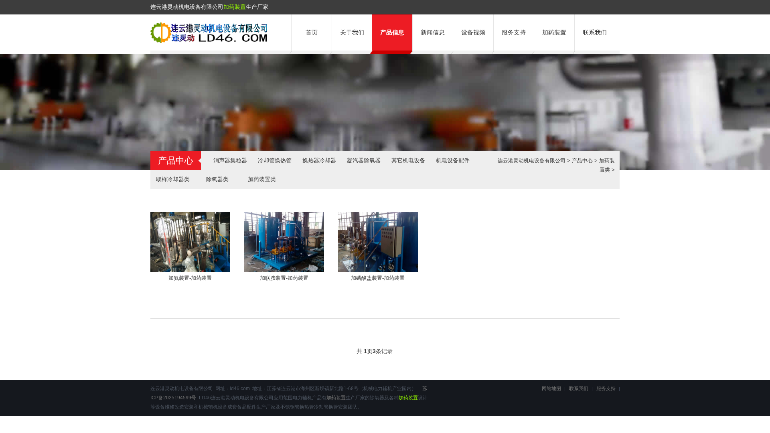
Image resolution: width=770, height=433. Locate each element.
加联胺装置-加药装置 (284, 278)
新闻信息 (433, 32)
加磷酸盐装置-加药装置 (378, 278)
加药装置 (234, 7)
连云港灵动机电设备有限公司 (531, 161)
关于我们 (352, 32)
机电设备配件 (453, 160)
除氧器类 (217, 179)
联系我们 (595, 32)
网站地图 (551, 388)
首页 (312, 32)
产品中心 (582, 161)
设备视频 (473, 32)
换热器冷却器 (319, 160)
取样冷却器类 (173, 179)
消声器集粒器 (230, 160)
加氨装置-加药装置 (190, 278)
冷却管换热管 (275, 160)
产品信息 (392, 32)
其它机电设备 (408, 160)
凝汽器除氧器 (364, 160)
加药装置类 (262, 179)
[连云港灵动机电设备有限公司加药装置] (208, 41)
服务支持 (514, 32)
